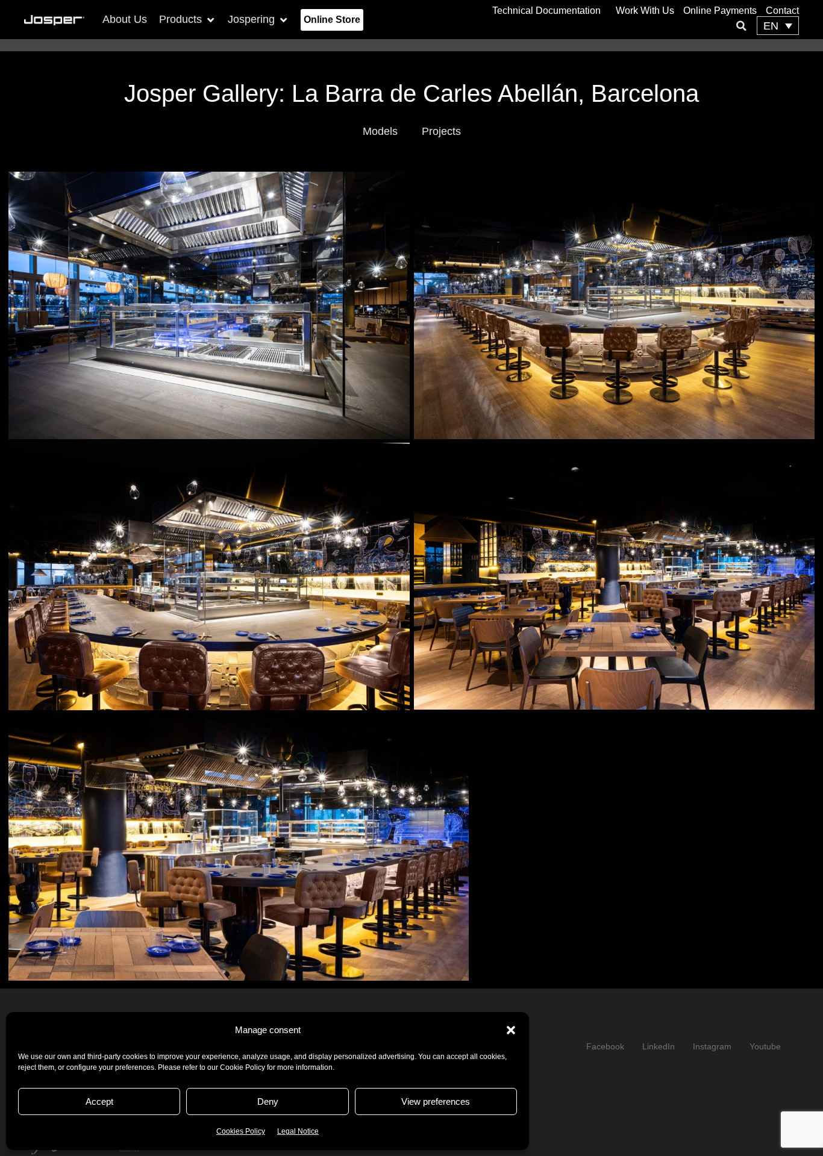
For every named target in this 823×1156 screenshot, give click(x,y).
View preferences (435, 1101)
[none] (778, 25)
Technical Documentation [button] (546, 10)
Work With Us (645, 10)
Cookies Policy (240, 1131)
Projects (441, 131)
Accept (99, 1101)
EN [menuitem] (770, 26)
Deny (267, 1101)
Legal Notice (298, 1131)
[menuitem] (778, 25)
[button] (511, 1030)
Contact (782, 10)
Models (380, 131)
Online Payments (720, 10)
